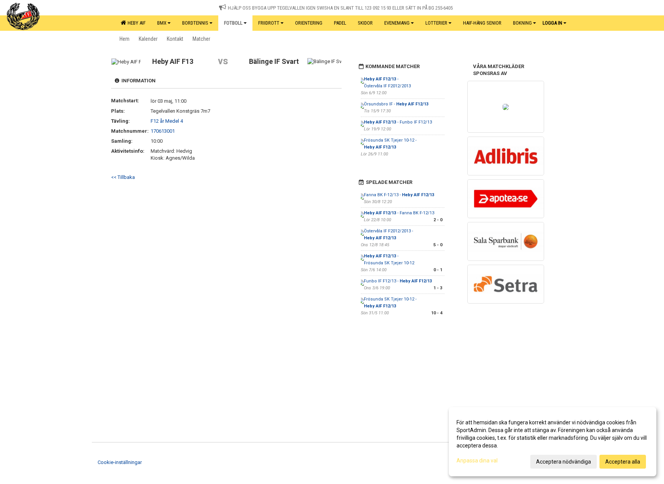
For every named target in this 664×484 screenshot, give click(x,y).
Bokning (522, 23)
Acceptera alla (622, 462)
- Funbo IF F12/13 (398, 122)
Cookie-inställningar (120, 462)
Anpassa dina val (477, 460)
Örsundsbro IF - (396, 104)
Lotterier (436, 23)
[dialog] (552, 441)
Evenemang (397, 23)
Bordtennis (195, 23)
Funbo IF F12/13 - (398, 281)
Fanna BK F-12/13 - (399, 194)
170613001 (163, 131)
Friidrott (268, 23)
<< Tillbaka (123, 177)
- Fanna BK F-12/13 (399, 212)
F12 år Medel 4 (167, 121)
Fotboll (233, 23)
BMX (161, 23)
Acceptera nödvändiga (563, 462)
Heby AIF (135, 23)
